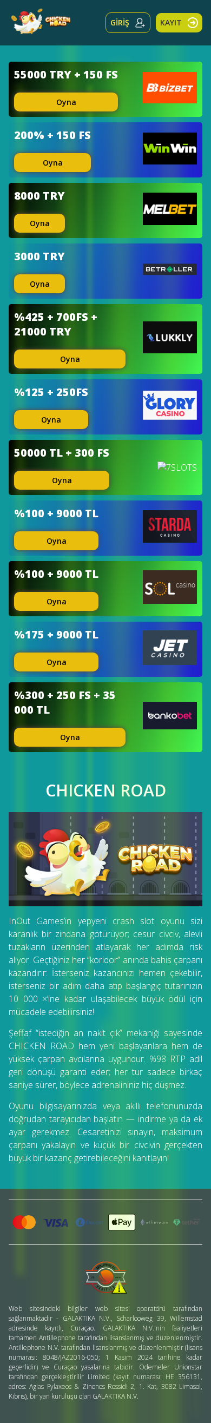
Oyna (66, 102)
